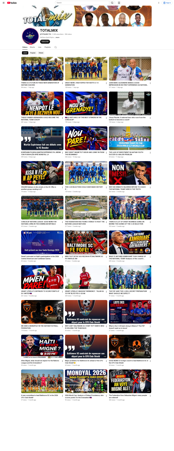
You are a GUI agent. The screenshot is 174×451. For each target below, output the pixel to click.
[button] (30, 36)
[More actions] (62, 83)
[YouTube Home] (12, 3)
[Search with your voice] (119, 3)
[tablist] (87, 47)
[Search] (112, 3)
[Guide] (3, 3)
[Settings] (159, 3)
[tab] (24, 47)
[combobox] (83, 3)
